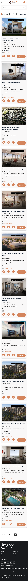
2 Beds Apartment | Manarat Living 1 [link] (13, 508)
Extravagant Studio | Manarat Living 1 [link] (13, 424)
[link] (14, 27)
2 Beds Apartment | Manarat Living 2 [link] (13, 211)
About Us (15, 551)
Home (2, 551)
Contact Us (16, 556)
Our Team (15, 553)
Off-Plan (22, 64)
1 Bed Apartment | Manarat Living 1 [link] (12, 466)
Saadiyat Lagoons (9, 52)
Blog (2, 556)
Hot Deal (13, 20)
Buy (9, 20)
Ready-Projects (20, 20)
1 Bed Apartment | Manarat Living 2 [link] (13, 169)
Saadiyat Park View (9, 351)
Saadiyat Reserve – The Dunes (12, 139)
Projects (3, 553)
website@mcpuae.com (7, 565)
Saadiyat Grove (8, 311)
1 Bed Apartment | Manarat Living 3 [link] (13, 381)
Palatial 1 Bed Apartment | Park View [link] (13, 341)
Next (23, 535)
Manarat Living (8, 181)
